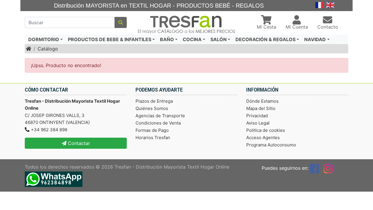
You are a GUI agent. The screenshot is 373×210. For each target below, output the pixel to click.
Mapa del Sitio (260, 108)
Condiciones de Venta (158, 123)
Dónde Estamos (262, 101)
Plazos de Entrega (154, 101)
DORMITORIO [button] (43, 39)
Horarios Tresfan (153, 137)
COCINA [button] (192, 39)
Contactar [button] (78, 143)
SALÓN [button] (218, 39)
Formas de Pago (152, 130)
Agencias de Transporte (160, 115)
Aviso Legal (258, 123)
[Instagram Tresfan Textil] (328, 168)
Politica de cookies (265, 130)
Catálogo (48, 49)
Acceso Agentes (263, 137)
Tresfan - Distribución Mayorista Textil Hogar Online (172, 167)
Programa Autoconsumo (271, 145)
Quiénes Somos (152, 108)
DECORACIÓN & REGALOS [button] (265, 39)
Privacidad (257, 115)
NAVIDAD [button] (315, 39)
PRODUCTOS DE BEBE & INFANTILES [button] (109, 39)
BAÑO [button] (167, 39)
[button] (266, 23)
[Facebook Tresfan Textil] (314, 168)
